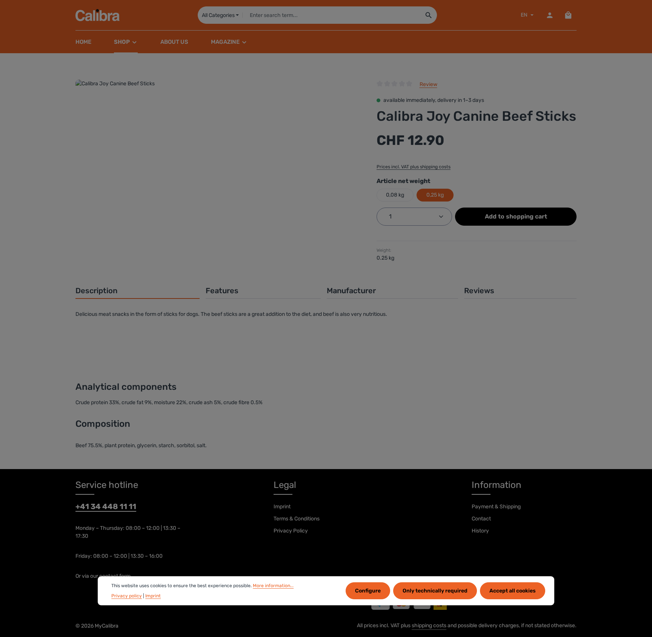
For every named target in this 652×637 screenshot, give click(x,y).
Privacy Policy (291, 531)
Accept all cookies (512, 591)
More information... (273, 585)
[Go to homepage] (97, 15)
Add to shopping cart (516, 216)
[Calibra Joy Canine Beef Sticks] (218, 161)
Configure (368, 591)
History (480, 531)
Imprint (282, 506)
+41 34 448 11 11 (105, 506)
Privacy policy (126, 595)
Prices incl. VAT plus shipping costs (414, 166)
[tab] (137, 291)
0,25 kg (435, 195)
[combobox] (331, 15)
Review (428, 84)
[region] (218, 161)
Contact (481, 518)
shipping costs (429, 625)
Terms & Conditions (297, 518)
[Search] (429, 15)
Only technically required (435, 591)
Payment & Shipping (496, 506)
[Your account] (549, 15)
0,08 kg (395, 195)
